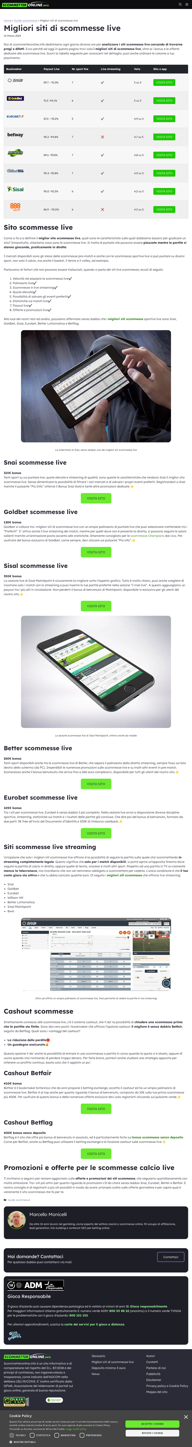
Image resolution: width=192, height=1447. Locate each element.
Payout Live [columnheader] (51, 69)
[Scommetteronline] (25, 4)
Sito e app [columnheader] (160, 69)
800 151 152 (78, 1315)
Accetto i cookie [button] (152, 1423)
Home (7, 20)
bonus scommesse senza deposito (157, 1137)
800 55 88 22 (119, 1311)
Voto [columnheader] (137, 69)
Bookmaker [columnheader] (14, 69)
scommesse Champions (147, 536)
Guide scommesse (25, 20)
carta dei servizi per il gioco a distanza (94, 1324)
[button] (180, 4)
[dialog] (96, 1428)
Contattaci (170, 1257)
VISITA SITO (164, 82)
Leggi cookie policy (76, 1429)
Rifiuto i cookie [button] (152, 1433)
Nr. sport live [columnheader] (80, 69)
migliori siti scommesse (125, 319)
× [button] (186, 1417)
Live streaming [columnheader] (110, 69)
